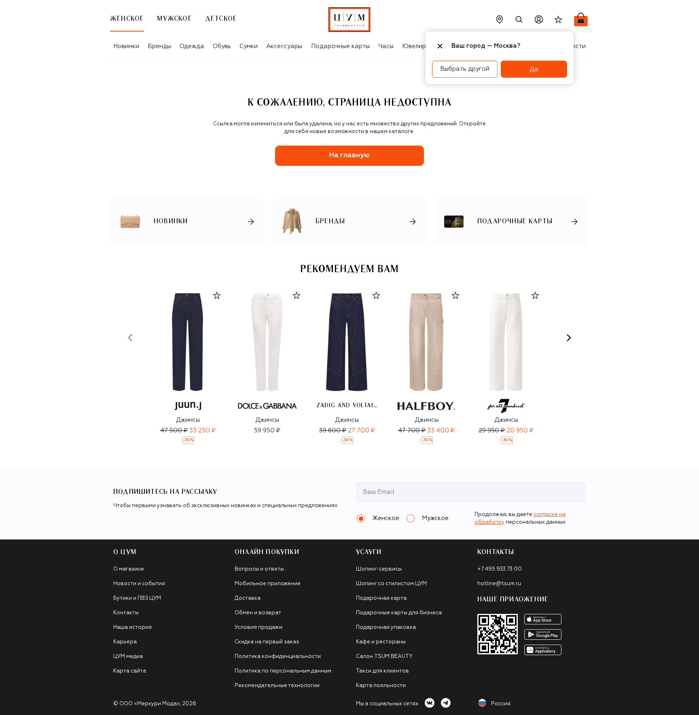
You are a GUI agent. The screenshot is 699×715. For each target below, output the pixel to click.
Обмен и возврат (258, 613)
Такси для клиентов (382, 671)
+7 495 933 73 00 (499, 569)
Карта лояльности (381, 685)
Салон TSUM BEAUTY (384, 656)
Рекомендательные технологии (277, 685)
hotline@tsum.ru (499, 583)
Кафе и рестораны (381, 642)
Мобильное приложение (268, 583)
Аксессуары (284, 46)
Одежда (192, 46)
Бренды (159, 46)
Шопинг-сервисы (379, 569)
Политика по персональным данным (283, 671)
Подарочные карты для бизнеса (399, 613)
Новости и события (139, 583)
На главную (349, 155)
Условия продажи (258, 627)
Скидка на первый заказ (267, 642)
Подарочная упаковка (386, 627)
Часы (386, 46)
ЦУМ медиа (128, 656)
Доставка (248, 598)
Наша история (132, 627)
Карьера (125, 642)
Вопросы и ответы (259, 569)
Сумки (248, 46)
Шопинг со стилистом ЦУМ (391, 583)
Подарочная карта (381, 598)
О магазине (128, 569)
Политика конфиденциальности (278, 656)
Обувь (222, 46)
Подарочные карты (340, 46)
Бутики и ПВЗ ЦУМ (137, 598)
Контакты (126, 613)
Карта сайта (129, 671)
